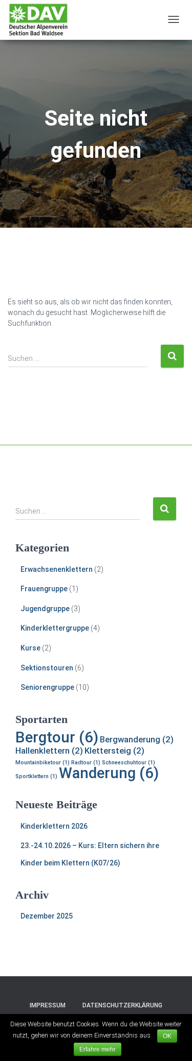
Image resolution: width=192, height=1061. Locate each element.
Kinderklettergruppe (54, 628)
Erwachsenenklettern (56, 569)
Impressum (48, 1005)
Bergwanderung (137, 739)
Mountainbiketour (42, 762)
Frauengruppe (44, 589)
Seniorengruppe (47, 687)
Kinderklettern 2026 (54, 826)
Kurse (30, 648)
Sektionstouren (46, 668)
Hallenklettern (49, 750)
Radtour (85, 762)
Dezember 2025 (46, 916)
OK (167, 1036)
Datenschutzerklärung (122, 1005)
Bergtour (56, 737)
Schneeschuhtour (128, 762)
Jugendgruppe (45, 609)
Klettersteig (114, 750)
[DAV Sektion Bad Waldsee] (38, 20)
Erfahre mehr (97, 1049)
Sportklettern (36, 776)
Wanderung (109, 773)
